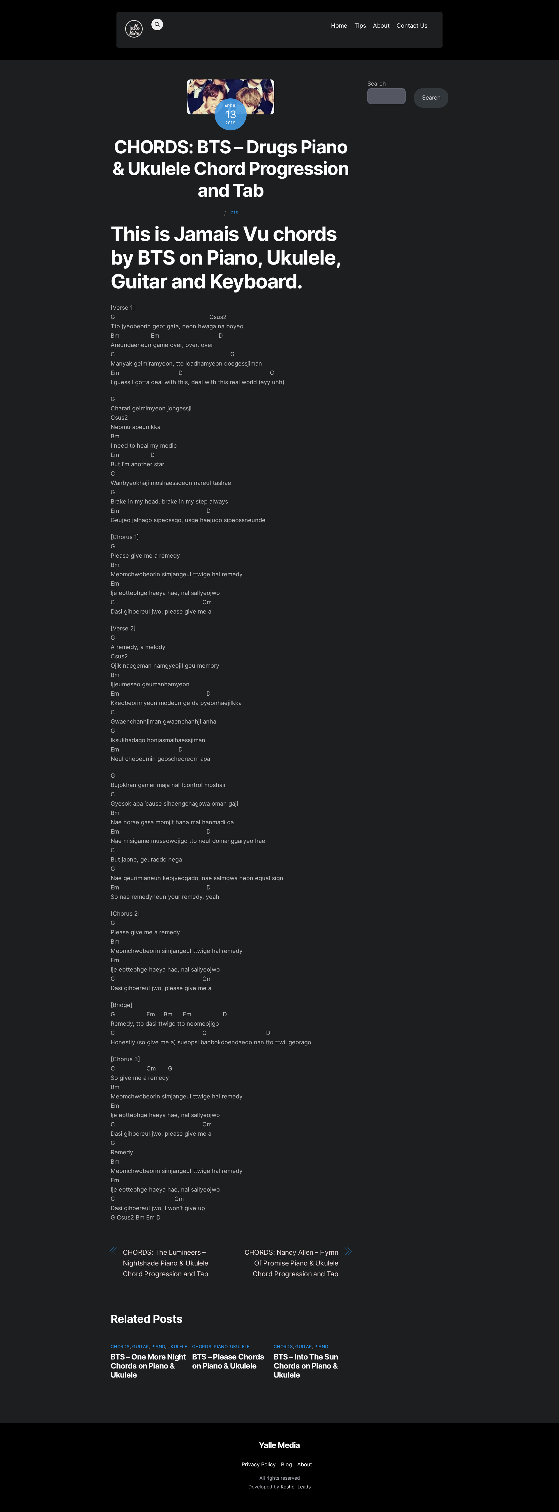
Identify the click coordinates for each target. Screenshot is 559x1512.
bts (234, 212)
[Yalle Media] (134, 34)
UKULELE (177, 1346)
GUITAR (140, 1346)
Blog (286, 1464)
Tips (360, 25)
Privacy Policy (259, 1464)
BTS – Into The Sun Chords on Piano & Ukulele (306, 1365)
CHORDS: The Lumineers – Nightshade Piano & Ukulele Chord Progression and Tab (165, 1263)
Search (376, 83)
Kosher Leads (296, 1487)
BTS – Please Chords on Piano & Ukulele (228, 1361)
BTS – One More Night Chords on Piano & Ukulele (148, 1365)
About (381, 25)
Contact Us (412, 25)
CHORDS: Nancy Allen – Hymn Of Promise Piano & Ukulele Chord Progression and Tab (291, 1263)
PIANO (158, 1346)
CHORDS (120, 1346)
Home (339, 25)
